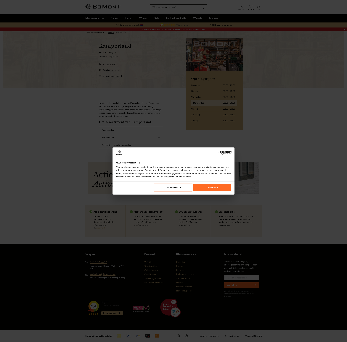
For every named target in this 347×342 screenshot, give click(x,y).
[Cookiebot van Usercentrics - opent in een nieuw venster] (220, 153)
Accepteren (212, 187)
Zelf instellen (172, 187)
